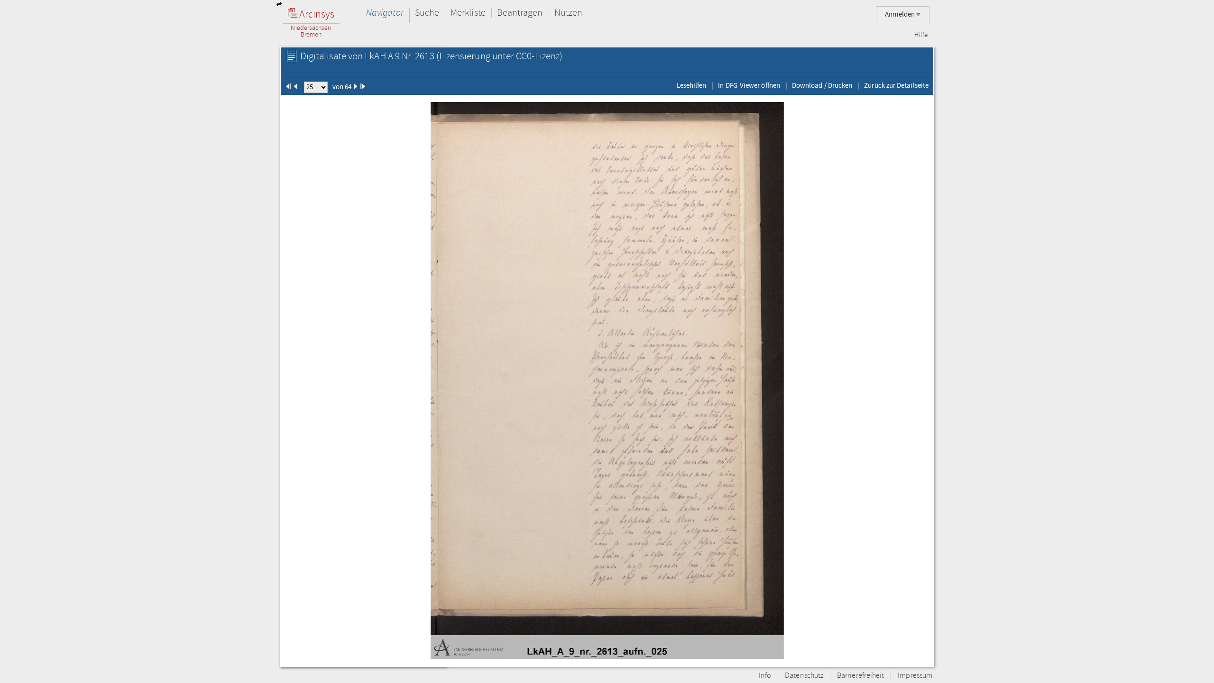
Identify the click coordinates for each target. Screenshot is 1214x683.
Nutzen (568, 12)
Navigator (385, 12)
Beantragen (520, 12)
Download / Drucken (822, 85)
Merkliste (468, 12)
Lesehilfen (692, 85)
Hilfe (921, 35)
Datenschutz (804, 675)
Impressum (915, 675)
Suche (427, 12)
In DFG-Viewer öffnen (749, 85)
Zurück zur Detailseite (896, 85)
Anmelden (900, 14)
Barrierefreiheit (860, 675)
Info (765, 675)
